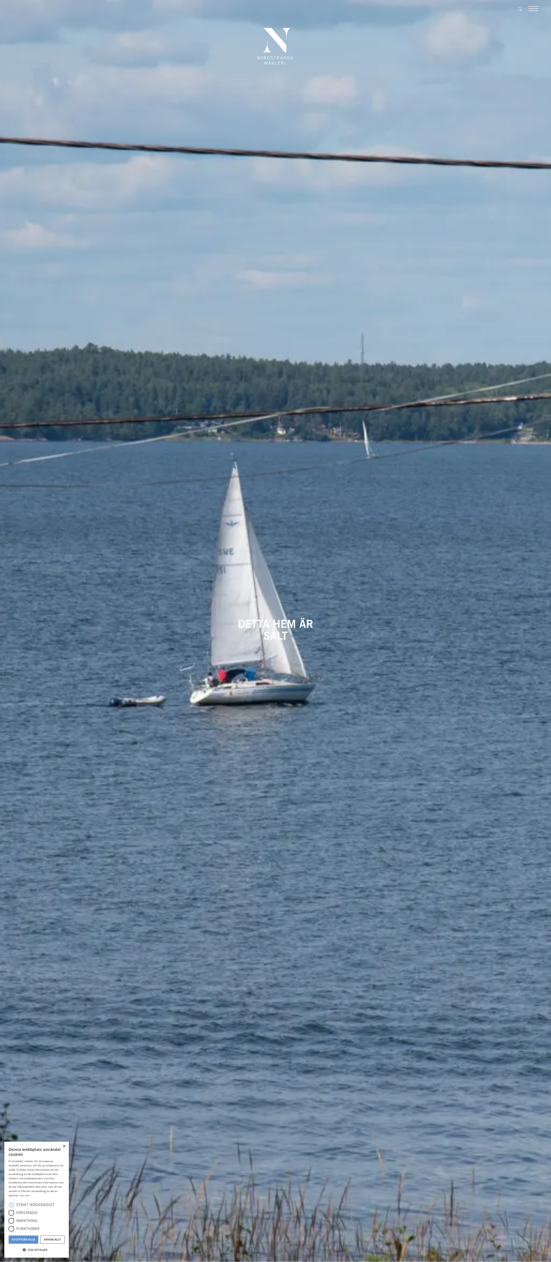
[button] (37, 1249)
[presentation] (15, 631)
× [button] (64, 1146)
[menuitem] (523, 8)
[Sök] (523, 8)
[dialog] (36, 1200)
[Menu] (533, 8)
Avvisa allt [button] (52, 1239)
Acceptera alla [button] (23, 1239)
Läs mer (25, 1195)
